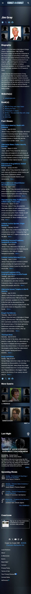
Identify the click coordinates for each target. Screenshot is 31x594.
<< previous (5, 404)
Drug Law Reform (7, 356)
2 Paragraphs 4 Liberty (12, 111)
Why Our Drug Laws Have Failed (14, 106)
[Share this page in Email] (9, 22)
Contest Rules (5, 577)
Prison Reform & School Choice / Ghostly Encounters (13, 184)
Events (3, 559)
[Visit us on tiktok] (21, 539)
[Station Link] (15, 3)
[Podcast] (28, 433)
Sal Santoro (22, 495)
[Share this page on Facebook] (2, 22)
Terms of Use (5, 571)
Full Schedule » (24, 505)
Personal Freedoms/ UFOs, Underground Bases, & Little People (14, 273)
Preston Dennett (20, 487)
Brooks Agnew (19, 503)
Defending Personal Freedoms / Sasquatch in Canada (12, 241)
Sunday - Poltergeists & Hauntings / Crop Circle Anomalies (16, 477)
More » (22, 141)
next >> (27, 423)
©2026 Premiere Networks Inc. (16, 544)
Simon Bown (17, 457)
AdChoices (4, 580)
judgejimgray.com (10, 98)
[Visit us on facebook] (10, 539)
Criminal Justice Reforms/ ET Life (13, 257)
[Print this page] (12, 22)
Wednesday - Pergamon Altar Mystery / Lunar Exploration (17, 500)
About (3, 553)
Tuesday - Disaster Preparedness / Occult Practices (16, 492)
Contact (3, 565)
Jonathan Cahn (9, 503)
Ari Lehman (10, 457)
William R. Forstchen (11, 495)
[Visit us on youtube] (15, 539)
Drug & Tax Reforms (8, 313)
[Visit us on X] (13, 539)
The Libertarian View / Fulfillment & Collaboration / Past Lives (14, 201)
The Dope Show (6, 335)
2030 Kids (8, 117)
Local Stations (5, 550)
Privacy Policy (5, 568)
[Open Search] (28, 3)
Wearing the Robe (10, 109)
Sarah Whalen (10, 487)
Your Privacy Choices (7, 574)
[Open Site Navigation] (2, 3)
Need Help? (4, 562)
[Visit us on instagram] (18, 539)
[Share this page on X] (6, 22)
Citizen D (17, 479)
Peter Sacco (9, 479)
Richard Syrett (13, 455)
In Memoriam (5, 556)
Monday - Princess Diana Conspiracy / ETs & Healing (17, 484)
